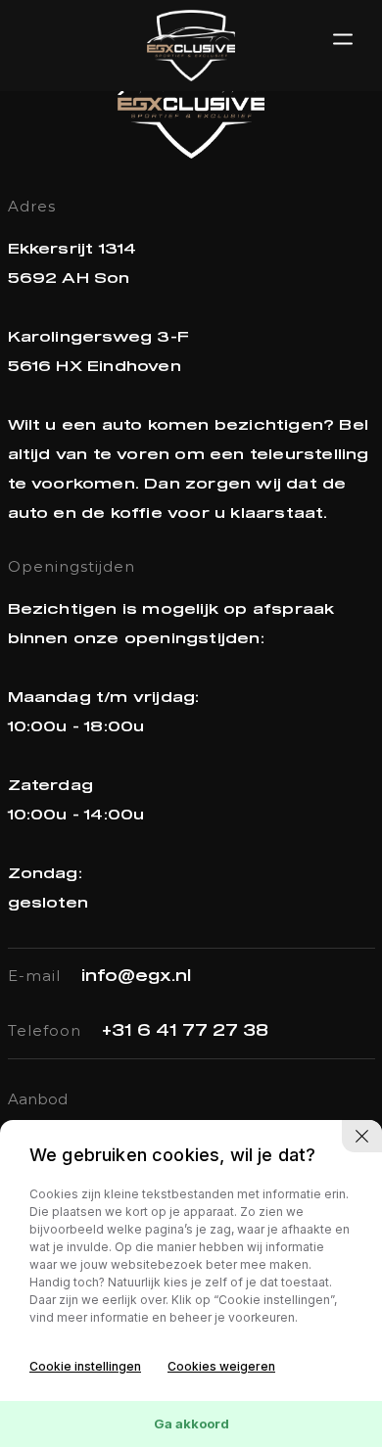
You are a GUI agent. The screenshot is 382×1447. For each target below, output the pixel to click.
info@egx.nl (136, 976)
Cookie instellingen (85, 1366)
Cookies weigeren (221, 1366)
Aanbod (38, 1099)
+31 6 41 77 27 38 (185, 1031)
